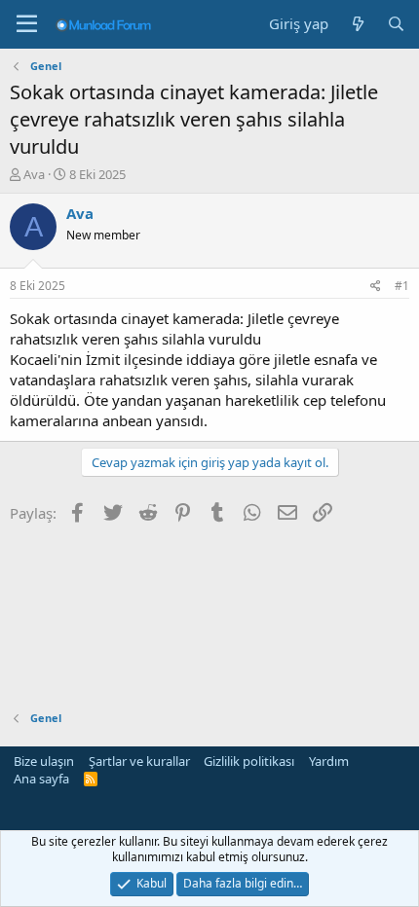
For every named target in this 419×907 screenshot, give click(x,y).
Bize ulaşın (44, 761)
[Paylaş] (375, 286)
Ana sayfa (41, 778)
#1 (402, 285)
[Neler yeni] (357, 24)
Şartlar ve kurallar (139, 761)
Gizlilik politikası (249, 761)
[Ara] (396, 24)
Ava (34, 174)
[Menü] (27, 24)
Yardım (329, 761)
